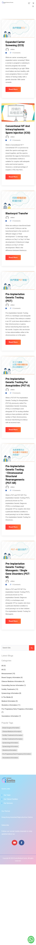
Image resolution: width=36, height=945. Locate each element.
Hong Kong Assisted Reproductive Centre (17, 817)
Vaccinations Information (10, 716)
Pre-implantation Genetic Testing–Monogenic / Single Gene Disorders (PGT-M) (18, 570)
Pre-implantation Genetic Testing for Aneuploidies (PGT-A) (18, 382)
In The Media (6, 697)
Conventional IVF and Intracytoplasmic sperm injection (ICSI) (18, 129)
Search (31, 648)
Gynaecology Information (10, 693)
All (2, 666)
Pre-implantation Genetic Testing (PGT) (15, 297)
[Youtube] (14, 842)
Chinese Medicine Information (12, 681)
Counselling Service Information (13, 685)
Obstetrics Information (9, 705)
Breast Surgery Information (11, 677)
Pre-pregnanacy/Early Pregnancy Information (17, 709)
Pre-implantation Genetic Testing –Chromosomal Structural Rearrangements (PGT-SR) (15, 475)
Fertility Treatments (8, 689)
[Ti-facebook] (21, 842)
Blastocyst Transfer (17, 213)
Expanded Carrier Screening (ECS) (15, 43)
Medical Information (8, 701)
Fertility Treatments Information (12, 735)
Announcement (7, 673)
